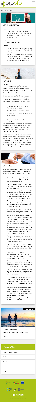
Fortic (12, 398)
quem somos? (9, 10)
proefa (2, 10)
